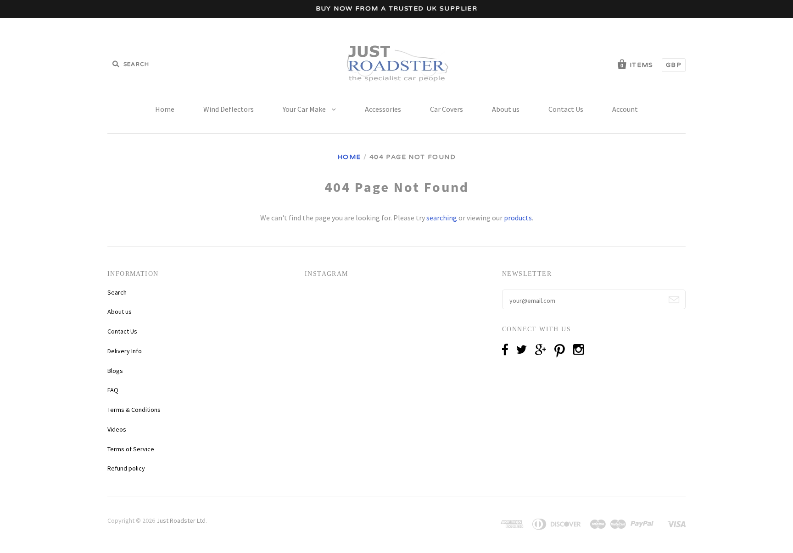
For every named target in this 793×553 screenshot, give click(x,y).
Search (117, 292)
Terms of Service (130, 449)
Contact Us (565, 109)
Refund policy (126, 468)
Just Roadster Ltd (181, 520)
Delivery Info (124, 351)
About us (505, 109)
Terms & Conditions (134, 409)
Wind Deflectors (228, 109)
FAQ (112, 390)
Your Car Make (305, 109)
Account (625, 109)
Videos (116, 429)
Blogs (115, 371)
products (518, 217)
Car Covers (446, 109)
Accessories (383, 109)
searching (441, 217)
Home (164, 109)
